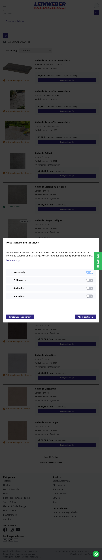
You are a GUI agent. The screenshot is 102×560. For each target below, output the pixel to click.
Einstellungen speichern (20, 317)
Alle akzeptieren (85, 317)
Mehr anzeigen (13, 260)
